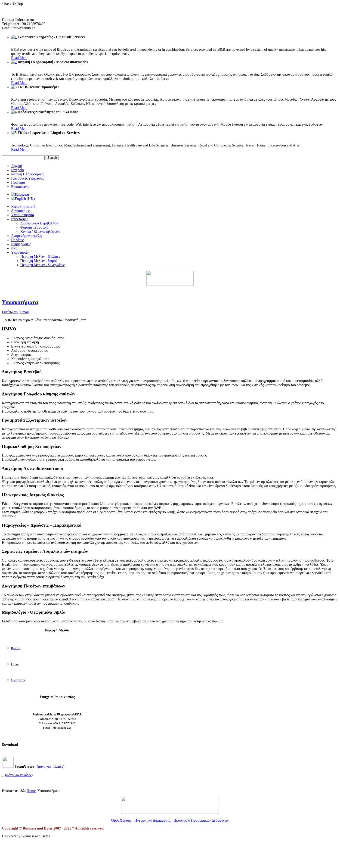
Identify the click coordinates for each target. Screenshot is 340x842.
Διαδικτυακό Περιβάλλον (39, 223)
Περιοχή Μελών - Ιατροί (38, 261)
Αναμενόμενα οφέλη (26, 236)
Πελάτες (17, 240)
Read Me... (19, 58)
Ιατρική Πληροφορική (27, 174)
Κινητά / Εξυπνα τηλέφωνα (40, 231)
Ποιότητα (18, 182)
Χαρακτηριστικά (23, 206)
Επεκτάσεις (19, 219)
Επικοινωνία (20, 187)
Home (31, 791)
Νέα (14, 248)
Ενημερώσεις (21, 244)
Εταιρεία (17, 170)
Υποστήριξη (20, 252)
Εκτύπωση (10, 312)
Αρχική (16, 166)
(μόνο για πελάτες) (39, 766)
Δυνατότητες (20, 211)
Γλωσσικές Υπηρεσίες (27, 178)
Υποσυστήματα (22, 215)
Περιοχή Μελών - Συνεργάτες (42, 265)
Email (24, 312)
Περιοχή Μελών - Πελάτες (40, 256)
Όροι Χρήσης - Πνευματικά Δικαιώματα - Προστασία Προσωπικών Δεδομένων (170, 820)
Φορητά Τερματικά (34, 227)
